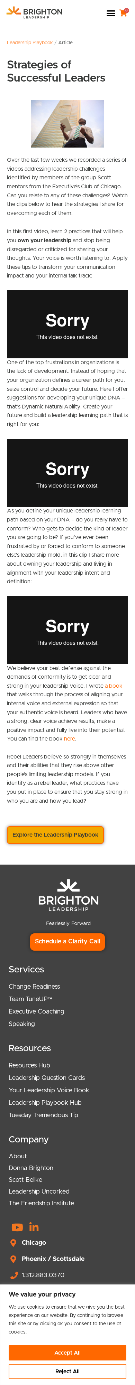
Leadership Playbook (30, 42)
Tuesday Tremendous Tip (43, 1115)
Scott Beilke (25, 1180)
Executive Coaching (36, 1012)
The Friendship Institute (41, 1203)
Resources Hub (29, 1066)
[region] (67, 1334)
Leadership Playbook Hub (45, 1103)
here (69, 739)
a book (114, 686)
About (18, 1156)
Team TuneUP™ (31, 999)
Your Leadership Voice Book (49, 1090)
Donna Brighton (31, 1168)
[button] (111, 13)
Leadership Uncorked (39, 1192)
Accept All (67, 1353)
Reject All (67, 1371)
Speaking (22, 1024)
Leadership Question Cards (47, 1078)
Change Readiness (34, 987)
